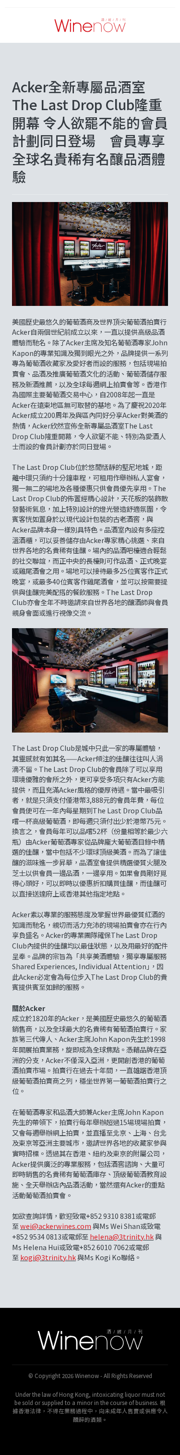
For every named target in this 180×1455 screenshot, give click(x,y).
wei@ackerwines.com (55, 1226)
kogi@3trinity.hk (48, 1257)
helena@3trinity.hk (122, 1236)
